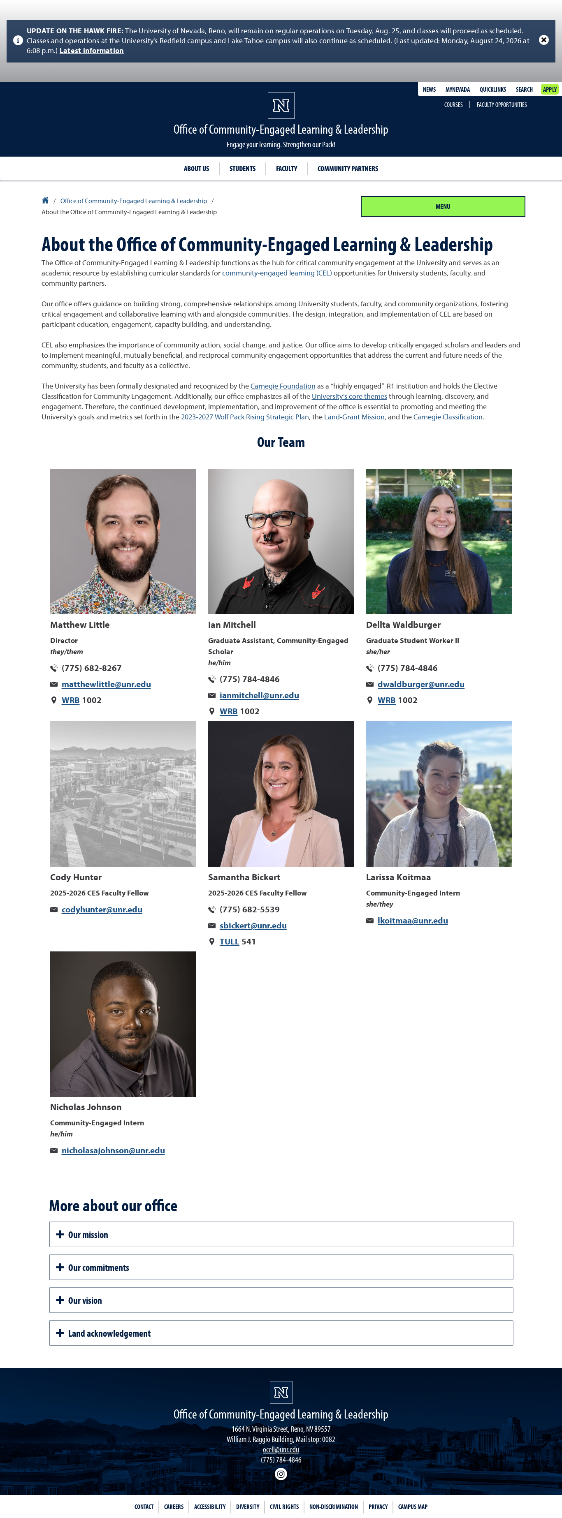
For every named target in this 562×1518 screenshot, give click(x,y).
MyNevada (458, 89)
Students (242, 168)
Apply (550, 89)
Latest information (92, 51)
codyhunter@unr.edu (102, 910)
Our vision (85, 1300)
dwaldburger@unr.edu (421, 684)
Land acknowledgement (109, 1333)
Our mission (88, 1234)
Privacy (378, 1506)
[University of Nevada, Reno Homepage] (281, 1392)
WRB (71, 701)
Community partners (348, 168)
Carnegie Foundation (283, 386)
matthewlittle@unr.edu (106, 684)
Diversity (247, 1506)
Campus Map (412, 1506)
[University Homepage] (46, 201)
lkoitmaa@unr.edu (413, 921)
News (429, 89)
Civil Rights (284, 1506)
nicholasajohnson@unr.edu (113, 1151)
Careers (173, 1506)
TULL (229, 942)
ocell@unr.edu (281, 1449)
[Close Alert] (544, 40)
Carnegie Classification (448, 417)
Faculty (286, 168)
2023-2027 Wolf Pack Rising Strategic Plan (245, 417)
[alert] (281, 41)
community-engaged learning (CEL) (277, 273)
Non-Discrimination (333, 1506)
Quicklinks (493, 89)
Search (524, 89)
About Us (196, 168)
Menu (443, 206)
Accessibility (209, 1506)
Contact (144, 1506)
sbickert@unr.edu (253, 926)
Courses (453, 104)
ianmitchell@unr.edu (259, 696)
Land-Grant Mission (354, 417)
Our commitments (98, 1267)
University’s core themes (349, 396)
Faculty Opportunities (502, 104)
